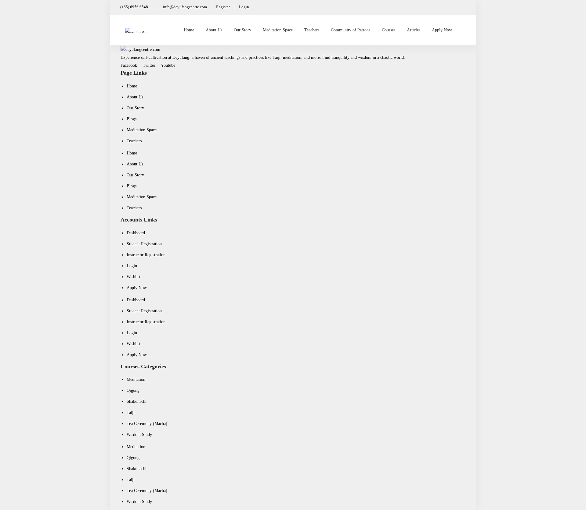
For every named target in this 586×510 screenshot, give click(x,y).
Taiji (131, 412)
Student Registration (144, 244)
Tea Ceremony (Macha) (147, 423)
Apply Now (137, 287)
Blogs (131, 119)
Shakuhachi (136, 401)
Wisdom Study (139, 434)
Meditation (136, 379)
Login (132, 266)
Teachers (134, 141)
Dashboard (136, 233)
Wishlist (133, 276)
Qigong (133, 390)
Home (132, 86)
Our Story (135, 108)
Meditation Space (142, 130)
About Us (135, 97)
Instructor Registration (146, 255)
